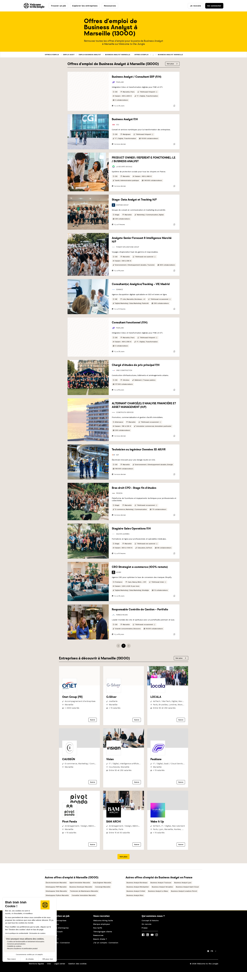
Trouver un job (58, 6)
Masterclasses (51, 935)
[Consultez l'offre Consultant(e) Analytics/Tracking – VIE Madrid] (88, 296)
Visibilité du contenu (14, 946)
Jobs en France (52, 924)
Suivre (92, 720)
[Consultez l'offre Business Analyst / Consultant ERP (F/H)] (88, 91)
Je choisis (30, 959)
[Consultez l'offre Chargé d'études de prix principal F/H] (88, 377)
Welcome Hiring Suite (103, 920)
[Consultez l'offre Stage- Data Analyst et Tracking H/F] (88, 212)
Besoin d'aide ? (51, 939)
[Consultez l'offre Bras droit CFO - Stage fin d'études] (88, 501)
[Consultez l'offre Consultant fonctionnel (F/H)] (88, 337)
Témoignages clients (102, 932)
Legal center (59, 964)
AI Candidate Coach (54, 932)
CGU (49, 964)
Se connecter (214, 6)
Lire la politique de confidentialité (16, 933)
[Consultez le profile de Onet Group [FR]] (79, 685)
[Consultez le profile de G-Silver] (123, 685)
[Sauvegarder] (174, 106)
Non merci (11, 959)
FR (212, 951)
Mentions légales (36, 964)
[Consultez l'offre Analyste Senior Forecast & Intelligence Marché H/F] (88, 254)
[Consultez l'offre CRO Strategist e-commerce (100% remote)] (88, 581)
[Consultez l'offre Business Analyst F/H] (88, 131)
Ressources (110, 6)
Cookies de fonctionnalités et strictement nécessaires (25, 942)
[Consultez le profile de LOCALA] (167, 685)
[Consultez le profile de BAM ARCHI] (123, 809)
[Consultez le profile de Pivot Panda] (79, 809)
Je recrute (195, 6)
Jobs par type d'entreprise (57, 928)
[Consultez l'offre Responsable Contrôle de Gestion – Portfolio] (88, 621)
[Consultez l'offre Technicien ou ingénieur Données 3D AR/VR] (88, 461)
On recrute (146, 924)
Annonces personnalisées (16, 944)
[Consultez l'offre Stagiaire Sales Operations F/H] (88, 541)
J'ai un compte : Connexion (57, 943)
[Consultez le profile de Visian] (123, 747)
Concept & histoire (150, 920)
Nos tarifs (97, 928)
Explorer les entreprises (85, 6)
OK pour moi (47, 959)
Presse (144, 928)
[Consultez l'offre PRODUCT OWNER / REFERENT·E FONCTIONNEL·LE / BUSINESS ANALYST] (88, 172)
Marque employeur (101, 924)
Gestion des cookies (77, 964)
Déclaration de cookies (37, 933)
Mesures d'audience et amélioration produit (22, 948)
